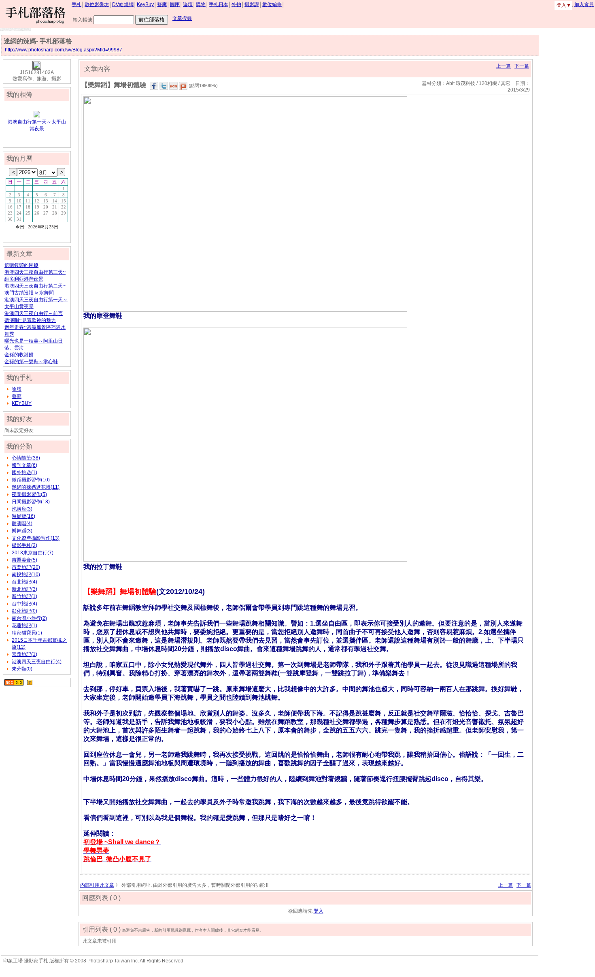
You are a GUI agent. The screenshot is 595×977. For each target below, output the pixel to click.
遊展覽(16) (23, 516)
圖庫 (175, 4)
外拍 (236, 4)
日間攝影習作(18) (31, 501)
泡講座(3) (22, 509)
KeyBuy (145, 4)
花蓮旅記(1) (24, 625)
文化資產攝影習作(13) (36, 538)
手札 (76, 4)
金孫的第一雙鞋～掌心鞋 (31, 361)
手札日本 (218, 4)
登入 (318, 911)
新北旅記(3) (24, 589)
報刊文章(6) (24, 465)
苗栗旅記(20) (26, 567)
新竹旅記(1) (24, 596)
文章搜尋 (182, 18)
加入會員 (584, 4)
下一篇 (521, 66)
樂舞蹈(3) (22, 531)
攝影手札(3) (24, 545)
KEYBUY (22, 403)
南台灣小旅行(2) (29, 618)
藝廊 (162, 4)
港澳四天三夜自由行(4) (37, 661)
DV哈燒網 (123, 4)
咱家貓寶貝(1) (27, 633)
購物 (201, 4)
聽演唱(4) (22, 523)
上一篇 (503, 66)
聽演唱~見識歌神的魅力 (30, 320)
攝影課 (251, 4)
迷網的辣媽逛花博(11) (36, 487)
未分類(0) (22, 669)
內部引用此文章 (97, 885)
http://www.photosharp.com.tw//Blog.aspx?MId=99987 (63, 50)
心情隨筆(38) (26, 458)
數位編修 (272, 4)
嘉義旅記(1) (24, 654)
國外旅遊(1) (24, 472)
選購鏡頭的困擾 (21, 265)
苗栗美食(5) (24, 560)
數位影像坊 (97, 4)
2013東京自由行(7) (32, 553)
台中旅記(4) (24, 604)
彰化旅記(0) (24, 611)
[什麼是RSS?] (29, 682)
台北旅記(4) (24, 582)
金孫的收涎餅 (19, 355)
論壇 (188, 4)
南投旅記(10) (26, 574)
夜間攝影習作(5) (29, 494)
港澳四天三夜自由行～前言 (33, 313)
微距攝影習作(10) (31, 480)
